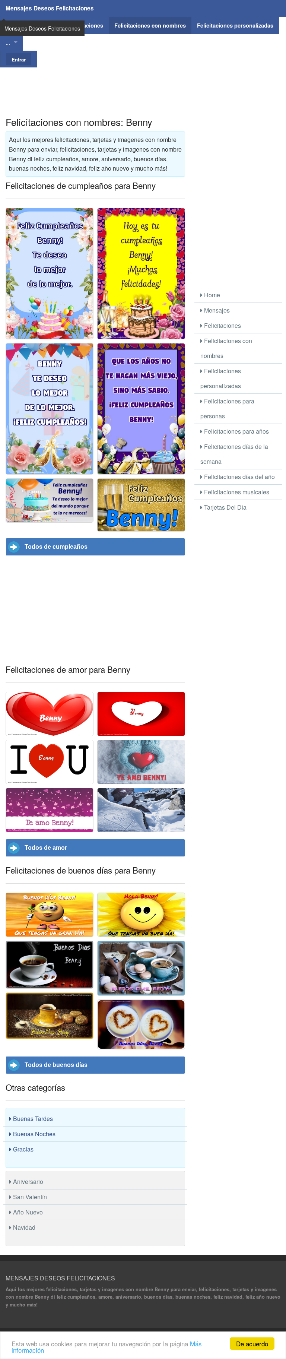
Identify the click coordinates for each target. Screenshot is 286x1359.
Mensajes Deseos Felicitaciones (50, 8)
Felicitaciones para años (236, 431)
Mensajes (216, 310)
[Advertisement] (143, 84)
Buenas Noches (33, 1134)
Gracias (23, 1149)
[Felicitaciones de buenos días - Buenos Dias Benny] (49, 964)
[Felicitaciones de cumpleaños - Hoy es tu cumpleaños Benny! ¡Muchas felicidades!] (141, 273)
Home (211, 295)
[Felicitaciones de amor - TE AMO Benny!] (141, 762)
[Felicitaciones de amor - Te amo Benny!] (49, 810)
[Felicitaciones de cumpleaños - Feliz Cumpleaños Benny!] (141, 505)
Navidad (23, 1227)
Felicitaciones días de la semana (234, 454)
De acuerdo (252, 1343)
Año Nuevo (27, 1212)
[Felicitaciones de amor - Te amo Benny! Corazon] (141, 810)
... (8, 42)
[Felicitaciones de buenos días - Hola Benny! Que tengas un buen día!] (141, 915)
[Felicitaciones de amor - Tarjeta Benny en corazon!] (141, 714)
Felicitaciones (222, 325)
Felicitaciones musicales (236, 492)
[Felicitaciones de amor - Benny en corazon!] (49, 714)
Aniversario (27, 1181)
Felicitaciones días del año (239, 476)
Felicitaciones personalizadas (220, 378)
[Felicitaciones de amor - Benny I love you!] (49, 762)
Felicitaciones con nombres (226, 348)
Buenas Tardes (32, 1118)
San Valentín (29, 1196)
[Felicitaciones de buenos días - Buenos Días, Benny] (49, 1015)
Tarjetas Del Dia (225, 507)
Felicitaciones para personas (227, 408)
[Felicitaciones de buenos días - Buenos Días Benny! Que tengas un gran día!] (49, 915)
